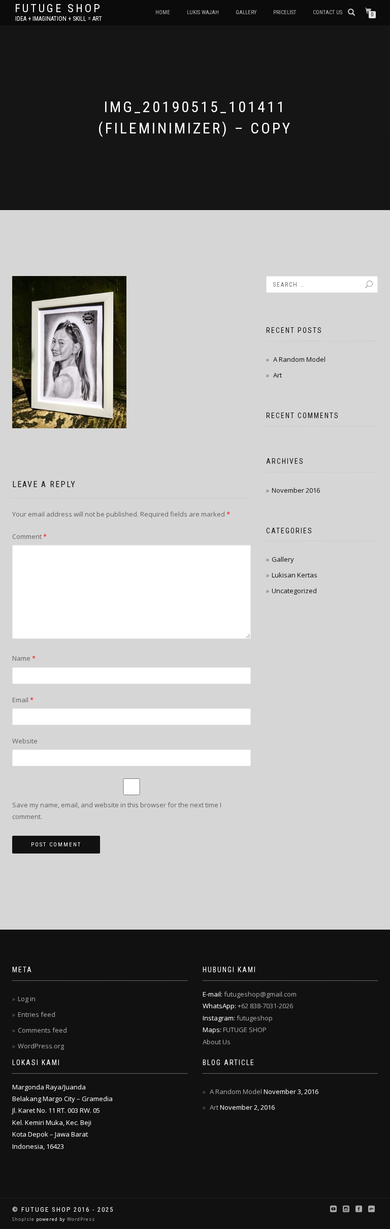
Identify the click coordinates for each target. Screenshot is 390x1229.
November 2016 (296, 490)
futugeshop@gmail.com (260, 994)
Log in (27, 998)
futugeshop (255, 1017)
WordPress (80, 1219)
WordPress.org (41, 1045)
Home (162, 12)
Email (23, 699)
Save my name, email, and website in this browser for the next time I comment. (116, 810)
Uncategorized (294, 590)
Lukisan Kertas (294, 574)
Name (24, 658)
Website (25, 740)
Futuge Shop (58, 9)
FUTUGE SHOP (245, 1029)
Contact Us (327, 12)
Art (277, 375)
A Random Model (299, 359)
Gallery (246, 12)
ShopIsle (24, 1219)
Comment (29, 536)
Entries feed (36, 1014)
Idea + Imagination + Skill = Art (58, 18)
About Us (217, 1041)
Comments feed (42, 1030)
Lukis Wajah (203, 12)
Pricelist (284, 12)
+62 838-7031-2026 (265, 1005)
